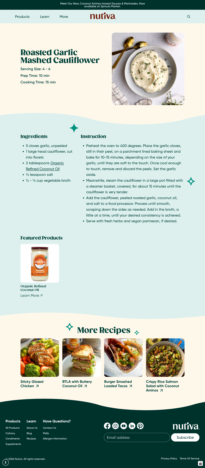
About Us (32, 427)
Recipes (31, 438)
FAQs (46, 433)
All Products (13, 427)
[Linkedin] (132, 426)
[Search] (189, 17)
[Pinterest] (140, 426)
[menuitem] (64, 17)
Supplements (13, 444)
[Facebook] (107, 426)
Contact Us (49, 427)
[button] (5, 462)
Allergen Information (55, 438)
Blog (29, 433)
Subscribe (185, 437)
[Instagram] (115, 426)
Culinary (10, 433)
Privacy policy (169, 458)
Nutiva (18, 458)
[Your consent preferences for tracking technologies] (200, 463)
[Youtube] (123, 426)
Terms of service (189, 458)
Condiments (13, 438)
